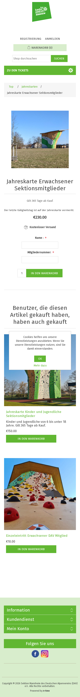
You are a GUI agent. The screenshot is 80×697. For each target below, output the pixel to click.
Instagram (44, 653)
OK (40, 358)
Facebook (35, 653)
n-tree (46, 690)
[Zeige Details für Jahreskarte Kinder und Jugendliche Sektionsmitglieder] (40, 370)
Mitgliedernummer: (39, 252)
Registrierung (30, 38)
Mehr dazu (40, 365)
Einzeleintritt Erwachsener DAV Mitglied (36, 536)
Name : (39, 238)
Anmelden (52, 38)
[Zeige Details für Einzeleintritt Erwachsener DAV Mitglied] (40, 494)
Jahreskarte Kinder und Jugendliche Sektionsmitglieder (33, 414)
